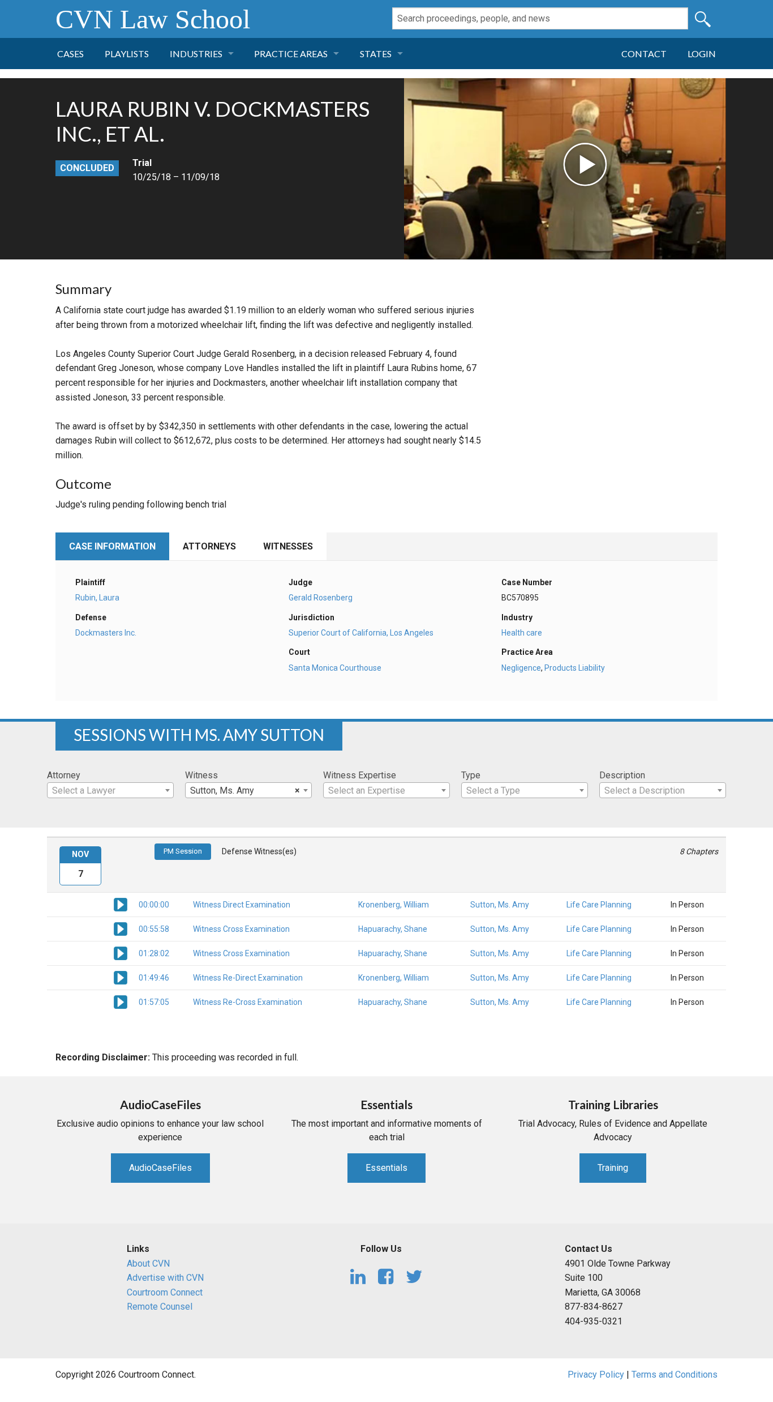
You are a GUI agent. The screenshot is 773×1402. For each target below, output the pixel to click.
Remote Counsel (159, 1306)
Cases (70, 53)
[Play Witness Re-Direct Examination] (120, 977)
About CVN (148, 1263)
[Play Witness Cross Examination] (120, 928)
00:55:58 (154, 929)
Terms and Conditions (675, 1374)
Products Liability (574, 667)
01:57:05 (154, 1002)
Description (622, 775)
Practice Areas (291, 53)
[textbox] (110, 791)
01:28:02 (154, 953)
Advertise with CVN (165, 1277)
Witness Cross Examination (241, 929)
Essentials (386, 1167)
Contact (644, 53)
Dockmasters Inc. (105, 632)
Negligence (521, 667)
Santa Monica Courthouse (335, 667)
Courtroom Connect (165, 1292)
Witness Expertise (359, 775)
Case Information (112, 546)
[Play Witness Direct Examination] (120, 904)
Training (613, 1167)
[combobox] (110, 790)
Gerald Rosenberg (321, 597)
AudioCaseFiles (160, 1167)
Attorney (63, 775)
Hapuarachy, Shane (392, 929)
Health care (521, 632)
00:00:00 (154, 904)
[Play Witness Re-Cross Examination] (120, 1001)
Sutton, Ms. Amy (499, 904)
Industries (196, 53)
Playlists (127, 53)
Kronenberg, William (393, 904)
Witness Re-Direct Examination (248, 977)
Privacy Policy (596, 1374)
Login (702, 53)
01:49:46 (154, 977)
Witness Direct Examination (241, 904)
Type (470, 775)
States (376, 53)
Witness (201, 775)
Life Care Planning (599, 904)
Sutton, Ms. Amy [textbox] (245, 790)
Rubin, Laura (97, 597)
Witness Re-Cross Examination (247, 1002)
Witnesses (288, 546)
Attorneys (209, 546)
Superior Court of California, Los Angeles (361, 632)
